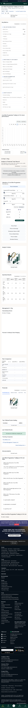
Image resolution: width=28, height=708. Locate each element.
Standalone (16, 23)
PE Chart (18, 121)
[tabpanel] (14, 404)
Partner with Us (13, 638)
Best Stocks (10, 548)
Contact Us (12, 643)
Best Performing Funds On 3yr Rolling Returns (9, 594)
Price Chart (14, 225)
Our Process (12, 640)
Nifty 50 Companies (13, 552)
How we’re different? (18, 615)
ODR (14, 689)
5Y (20, 124)
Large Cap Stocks (19, 555)
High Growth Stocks (21, 550)
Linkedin (4, 634)
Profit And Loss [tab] (6, 392)
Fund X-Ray (17, 606)
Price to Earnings (14, 228)
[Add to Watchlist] (6, 13)
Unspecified (11, 11)
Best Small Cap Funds (15, 562)
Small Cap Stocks (4, 555)
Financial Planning (4, 620)
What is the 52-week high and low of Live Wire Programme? (12, 489)
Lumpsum (7, 569)
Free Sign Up (7, 652)
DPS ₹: (8, 214)
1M (11, 124)
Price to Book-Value (14, 234)
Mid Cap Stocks (12, 555)
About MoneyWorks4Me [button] (21, 703)
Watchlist (3, 577)
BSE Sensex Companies (14, 553)
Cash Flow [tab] (20, 392)
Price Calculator (14, 186)
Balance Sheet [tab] (14, 392)
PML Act (12, 687)
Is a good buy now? (7, 508)
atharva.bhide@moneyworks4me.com (11, 674)
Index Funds (20, 565)
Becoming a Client (18, 612)
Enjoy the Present (4, 615)
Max (25, 124)
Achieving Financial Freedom (6, 617)
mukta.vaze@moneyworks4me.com (10, 667)
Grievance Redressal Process (6, 689)
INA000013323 (21, 541)
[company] (8, 362)
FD (4, 569)
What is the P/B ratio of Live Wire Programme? (10, 483)
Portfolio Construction (5, 621)
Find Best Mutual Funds (5, 560)
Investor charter (19, 689)
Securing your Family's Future (6, 613)
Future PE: (6, 201)
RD (11, 569)
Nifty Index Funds (4, 565)
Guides (2, 609)
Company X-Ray (18, 604)
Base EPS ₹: (8, 211)
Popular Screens (16, 548)
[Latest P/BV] (24, 362)
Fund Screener (13, 560)
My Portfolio (17, 608)
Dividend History (14, 239)
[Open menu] (1, 4)
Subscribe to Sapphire (14, 535)
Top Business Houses (12, 550)
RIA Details (14, 543)
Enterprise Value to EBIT (14, 231)
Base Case (16, 207)
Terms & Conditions (18, 685)
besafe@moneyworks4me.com (16, 634)
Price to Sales (14, 236)
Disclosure (8, 687)
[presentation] (25, 152)
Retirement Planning (5, 612)
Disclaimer (3, 687)
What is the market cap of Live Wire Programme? (11, 473)
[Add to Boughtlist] (8, 13)
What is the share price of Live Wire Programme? (11, 463)
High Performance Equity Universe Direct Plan (9, 597)
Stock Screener (4, 548)
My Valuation (21, 207)
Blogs (2, 603)
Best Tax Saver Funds (13, 565)
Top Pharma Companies (5, 556)
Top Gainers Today (5, 552)
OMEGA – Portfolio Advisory (20, 623)
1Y (17, 124)
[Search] (14, 705)
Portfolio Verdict (18, 609)
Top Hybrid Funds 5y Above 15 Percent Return (10, 599)
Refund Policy (11, 685)
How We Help (3, 618)
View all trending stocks (20, 445)
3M (13, 124)
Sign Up (25, 3)
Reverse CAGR (20, 569)
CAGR (16, 569)
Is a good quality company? (9, 499)
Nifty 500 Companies (5, 553)
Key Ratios (24, 121)
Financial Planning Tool (19, 603)
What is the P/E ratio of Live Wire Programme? (13, 478)
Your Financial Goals (5, 610)
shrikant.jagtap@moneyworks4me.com (11, 659)
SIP (2, 569)
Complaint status (4, 685)
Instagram (5, 640)
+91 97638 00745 (9, 661)
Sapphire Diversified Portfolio (20, 625)
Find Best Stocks (4, 583)
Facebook (5, 636)
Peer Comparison (6, 359)
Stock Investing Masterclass (6, 607)
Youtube (4, 638)
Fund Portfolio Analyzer (5, 562)
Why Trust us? (17, 617)
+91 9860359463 (13, 635)
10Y (22, 124)
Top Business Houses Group (6, 586)
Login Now (17, 524)
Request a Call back (14, 637)
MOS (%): (8, 217)
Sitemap (2, 623)
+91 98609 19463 (8, 668)
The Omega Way (18, 614)
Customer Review (18, 618)
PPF (13, 569)
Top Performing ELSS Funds (6, 596)
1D (9, 124)
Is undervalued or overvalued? (9, 504)
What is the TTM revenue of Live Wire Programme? (11, 495)
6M (15, 124)
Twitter (4, 642)
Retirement (3, 571)
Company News (4, 550)
